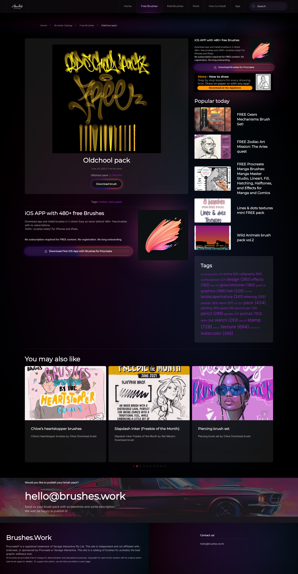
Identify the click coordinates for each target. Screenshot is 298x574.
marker (102, 201)
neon (111, 201)
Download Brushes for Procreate (236, 67)
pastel (227, 308)
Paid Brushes (175, 6)
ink (248, 291)
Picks (196, 6)
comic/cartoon (213, 279)
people (231, 313)
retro (207, 320)
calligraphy (250, 274)
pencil (212, 313)
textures (255, 328)
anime (230, 274)
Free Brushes (149, 6)
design (239, 279)
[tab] (133, 466)
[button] (33, 414)
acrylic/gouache (212, 274)
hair (235, 290)
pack (119, 201)
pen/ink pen (246, 308)
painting (210, 308)
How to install (217, 6)
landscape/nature (222, 296)
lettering (255, 297)
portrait (251, 313)
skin (243, 321)
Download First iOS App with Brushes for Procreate (80, 251)
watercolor (217, 333)
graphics (213, 291)
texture (235, 326)
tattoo (216, 328)
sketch (226, 320)
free (214, 285)
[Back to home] (17, 6)
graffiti (261, 285)
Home (128, 6)
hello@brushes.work (75, 496)
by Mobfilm (115, 175)
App (237, 6)
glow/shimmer (237, 285)
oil (238, 303)
